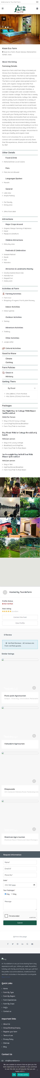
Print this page (21, 937)
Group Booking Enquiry (11, 1028)
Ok (14, 1075)
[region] (20, 572)
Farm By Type (8, 992)
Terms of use (8, 1035)
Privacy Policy (8, 1039)
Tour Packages (9, 890)
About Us (6, 1024)
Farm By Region (9, 996)
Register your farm (10, 1032)
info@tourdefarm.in (12, 1061)
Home (5, 989)
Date (5, 880)
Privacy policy (23, 1075)
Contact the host (20, 617)
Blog (5, 1047)
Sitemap (6, 1043)
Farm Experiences (9, 1000)
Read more (6, 977)
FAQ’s (5, 1008)
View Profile (20, 623)
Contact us (7, 1011)
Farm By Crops (8, 1004)
